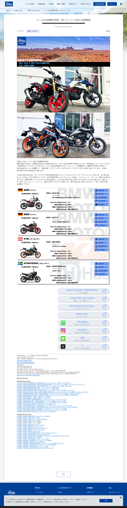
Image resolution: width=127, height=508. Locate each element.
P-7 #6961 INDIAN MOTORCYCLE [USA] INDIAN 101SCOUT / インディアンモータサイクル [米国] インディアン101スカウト (49, 393)
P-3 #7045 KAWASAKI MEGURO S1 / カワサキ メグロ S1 (32, 446)
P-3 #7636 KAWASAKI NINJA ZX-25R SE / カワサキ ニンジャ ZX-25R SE (36, 444)
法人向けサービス (114, 492)
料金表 (60, 492)
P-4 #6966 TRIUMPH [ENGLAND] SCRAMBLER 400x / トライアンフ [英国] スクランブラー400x (42, 402)
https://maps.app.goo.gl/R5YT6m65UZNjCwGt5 (28, 375)
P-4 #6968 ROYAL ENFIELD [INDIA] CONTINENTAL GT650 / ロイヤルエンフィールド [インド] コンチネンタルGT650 (47, 407)
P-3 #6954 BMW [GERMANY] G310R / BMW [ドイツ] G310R (33, 398)
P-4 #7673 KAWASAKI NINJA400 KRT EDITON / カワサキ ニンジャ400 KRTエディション (40, 443)
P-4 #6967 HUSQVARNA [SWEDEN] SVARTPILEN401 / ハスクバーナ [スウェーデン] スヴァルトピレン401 (44, 405)
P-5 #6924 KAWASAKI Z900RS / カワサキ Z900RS (31, 441)
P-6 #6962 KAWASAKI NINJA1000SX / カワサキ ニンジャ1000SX (34, 440)
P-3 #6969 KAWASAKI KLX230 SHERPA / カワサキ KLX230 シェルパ (35, 447)
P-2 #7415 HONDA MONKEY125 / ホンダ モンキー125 (32, 428)
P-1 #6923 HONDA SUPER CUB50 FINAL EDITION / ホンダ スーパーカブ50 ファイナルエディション (43, 435)
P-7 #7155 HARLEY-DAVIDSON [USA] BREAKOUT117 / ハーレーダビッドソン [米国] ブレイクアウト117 (44, 382)
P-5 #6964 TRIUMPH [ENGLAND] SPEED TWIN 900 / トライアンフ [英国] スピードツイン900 (41, 401)
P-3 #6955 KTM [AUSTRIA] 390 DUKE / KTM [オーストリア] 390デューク (36, 404)
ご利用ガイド (90, 492)
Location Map (20, 364)
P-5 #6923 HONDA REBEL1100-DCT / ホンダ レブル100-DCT (33, 416)
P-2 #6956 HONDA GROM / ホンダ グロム (29, 431)
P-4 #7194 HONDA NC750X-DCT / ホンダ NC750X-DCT (32, 419)
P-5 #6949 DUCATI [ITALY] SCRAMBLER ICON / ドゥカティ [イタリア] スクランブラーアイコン (42, 399)
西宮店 (108, 31)
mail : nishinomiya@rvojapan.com (25, 361)
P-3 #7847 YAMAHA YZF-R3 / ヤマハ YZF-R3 (29, 437)
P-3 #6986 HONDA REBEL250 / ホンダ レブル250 (30, 425)
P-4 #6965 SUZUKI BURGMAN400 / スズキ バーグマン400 (33, 438)
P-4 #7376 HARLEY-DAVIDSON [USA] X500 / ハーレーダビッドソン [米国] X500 (38, 387)
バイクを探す (39, 492)
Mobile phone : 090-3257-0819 (24, 360)
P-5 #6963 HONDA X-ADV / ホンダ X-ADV (28, 417)
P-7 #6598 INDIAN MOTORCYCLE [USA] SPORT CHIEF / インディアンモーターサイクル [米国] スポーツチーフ (46, 390)
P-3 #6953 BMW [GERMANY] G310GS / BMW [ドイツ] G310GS (34, 396)
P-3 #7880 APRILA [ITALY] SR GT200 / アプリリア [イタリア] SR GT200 (36, 411)
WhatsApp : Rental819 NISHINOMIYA (26, 363)
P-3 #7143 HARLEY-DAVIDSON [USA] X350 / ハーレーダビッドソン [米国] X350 (38, 388)
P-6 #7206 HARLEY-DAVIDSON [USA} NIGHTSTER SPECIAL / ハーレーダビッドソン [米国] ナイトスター (44, 386)
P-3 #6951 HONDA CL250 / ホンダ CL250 (28, 423)
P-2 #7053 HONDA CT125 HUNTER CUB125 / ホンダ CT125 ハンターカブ (37, 432)
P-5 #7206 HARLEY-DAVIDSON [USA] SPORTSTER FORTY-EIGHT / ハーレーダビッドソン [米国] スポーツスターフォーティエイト (51, 384)
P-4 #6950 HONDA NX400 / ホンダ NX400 (28, 420)
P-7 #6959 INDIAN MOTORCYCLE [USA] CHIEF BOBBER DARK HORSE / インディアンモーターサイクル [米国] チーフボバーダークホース (53, 392)
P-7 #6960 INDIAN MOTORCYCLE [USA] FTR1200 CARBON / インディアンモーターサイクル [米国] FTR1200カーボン (47, 395)
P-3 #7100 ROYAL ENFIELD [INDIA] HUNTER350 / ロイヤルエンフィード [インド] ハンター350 (42, 410)
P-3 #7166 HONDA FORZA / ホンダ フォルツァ (30, 426)
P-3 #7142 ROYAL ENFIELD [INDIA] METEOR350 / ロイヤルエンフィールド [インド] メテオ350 (42, 408)
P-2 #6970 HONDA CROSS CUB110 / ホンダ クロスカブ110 (33, 434)
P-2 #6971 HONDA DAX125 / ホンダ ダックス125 (30, 429)
